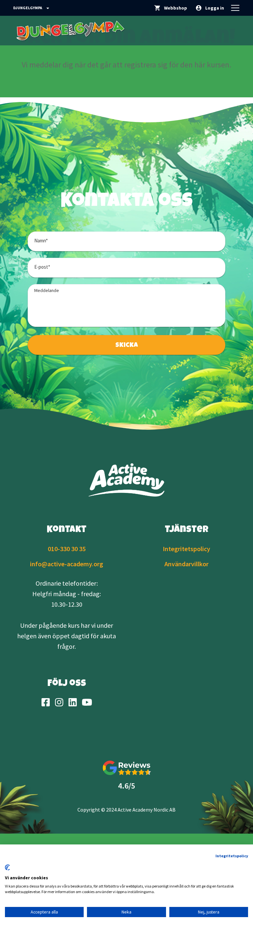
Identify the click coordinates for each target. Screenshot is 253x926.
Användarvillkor (186, 564)
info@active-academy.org (66, 564)
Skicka (126, 345)
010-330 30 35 (67, 549)
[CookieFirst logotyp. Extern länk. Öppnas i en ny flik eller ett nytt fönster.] (7, 867)
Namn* (41, 240)
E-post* (42, 267)
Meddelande (46, 290)
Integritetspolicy (186, 549)
